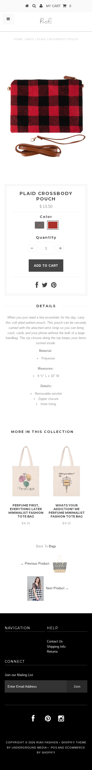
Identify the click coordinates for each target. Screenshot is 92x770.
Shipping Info (56, 646)
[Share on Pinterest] (53, 286)
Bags (30, 39)
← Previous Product (35, 563)
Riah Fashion (47, 742)
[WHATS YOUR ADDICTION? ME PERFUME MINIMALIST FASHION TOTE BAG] (66, 499)
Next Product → (57, 588)
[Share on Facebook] (37, 286)
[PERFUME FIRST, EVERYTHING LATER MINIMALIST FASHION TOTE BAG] (26, 499)
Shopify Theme (73, 742)
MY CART (58, 6)
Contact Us (55, 641)
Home (18, 39)
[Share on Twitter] (45, 286)
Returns (52, 651)
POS (54, 747)
